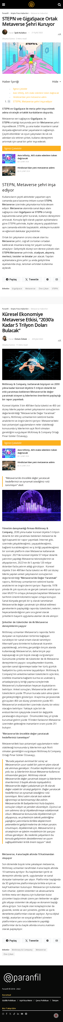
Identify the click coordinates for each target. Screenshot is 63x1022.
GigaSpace (17, 288)
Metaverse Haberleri (39, 13)
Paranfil (5, 13)
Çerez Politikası (42, 1000)
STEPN (55, 288)
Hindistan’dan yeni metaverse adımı (29, 97)
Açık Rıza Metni (25, 1000)
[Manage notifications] (56, 1015)
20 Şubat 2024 (24, 171)
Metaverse (30, 288)
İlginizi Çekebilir (20, 88)
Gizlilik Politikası (9, 1000)
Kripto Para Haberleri (20, 13)
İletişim (55, 1000)
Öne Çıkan (44, 288)
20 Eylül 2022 (37, 339)
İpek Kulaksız (21, 32)
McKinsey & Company (22, 950)
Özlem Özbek (21, 339)
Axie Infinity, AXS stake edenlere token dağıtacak (36, 93)
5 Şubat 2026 (24, 162)
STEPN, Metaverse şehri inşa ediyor (32, 101)
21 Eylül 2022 (37, 32)
